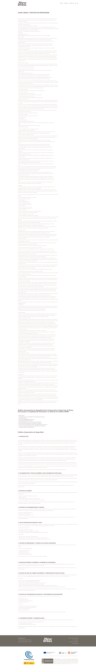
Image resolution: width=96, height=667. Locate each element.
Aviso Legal (75, 639)
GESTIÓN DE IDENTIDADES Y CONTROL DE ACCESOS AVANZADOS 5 (30, 422)
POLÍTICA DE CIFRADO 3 (23, 418)
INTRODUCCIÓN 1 (22, 415)
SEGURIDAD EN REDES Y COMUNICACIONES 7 (26, 427)
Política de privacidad (73, 638)
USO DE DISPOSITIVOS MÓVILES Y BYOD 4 (26, 420)
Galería (66, 3)
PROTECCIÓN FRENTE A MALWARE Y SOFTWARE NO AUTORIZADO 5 (30, 423)
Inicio (61, 3)
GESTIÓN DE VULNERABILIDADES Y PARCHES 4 (26, 419)
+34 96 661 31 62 (21, 638)
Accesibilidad (75, 643)
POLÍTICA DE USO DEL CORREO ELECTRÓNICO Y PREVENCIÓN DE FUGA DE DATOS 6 (33, 424)
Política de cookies (74, 641)
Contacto (71, 3)
